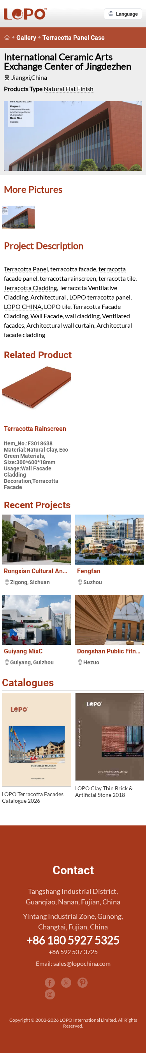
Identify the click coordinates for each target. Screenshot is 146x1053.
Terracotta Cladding (30, 287)
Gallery (26, 37)
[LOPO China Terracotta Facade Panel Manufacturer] (7, 37)
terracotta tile (117, 278)
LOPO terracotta (91, 297)
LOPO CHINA (23, 306)
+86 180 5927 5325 (73, 940)
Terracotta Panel (26, 269)
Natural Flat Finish (68, 88)
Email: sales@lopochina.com (73, 963)
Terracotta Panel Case (73, 37)
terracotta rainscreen (68, 278)
